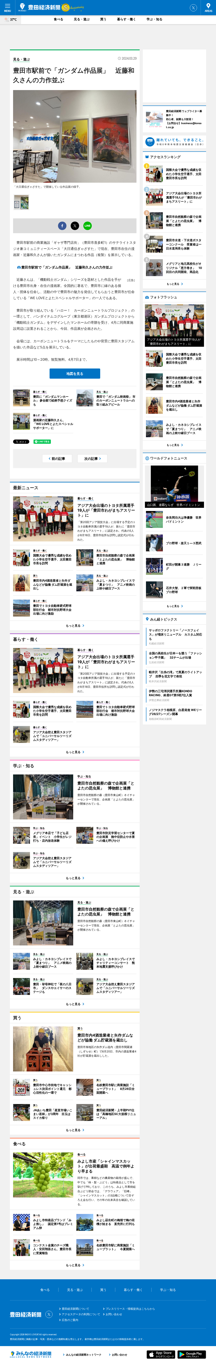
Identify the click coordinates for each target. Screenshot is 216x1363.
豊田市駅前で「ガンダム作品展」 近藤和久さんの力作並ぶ (66, 267)
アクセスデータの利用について (81, 1314)
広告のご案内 (70, 1320)
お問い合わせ (114, 1314)
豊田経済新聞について (75, 1308)
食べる (58, 19)
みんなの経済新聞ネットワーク (30, 1354)
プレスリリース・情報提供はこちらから (130, 1308)
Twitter (193, 7)
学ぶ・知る (154, 19)
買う (103, 19)
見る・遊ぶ (82, 19)
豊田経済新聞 (39, 7)
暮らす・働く (126, 19)
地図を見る (74, 373)
